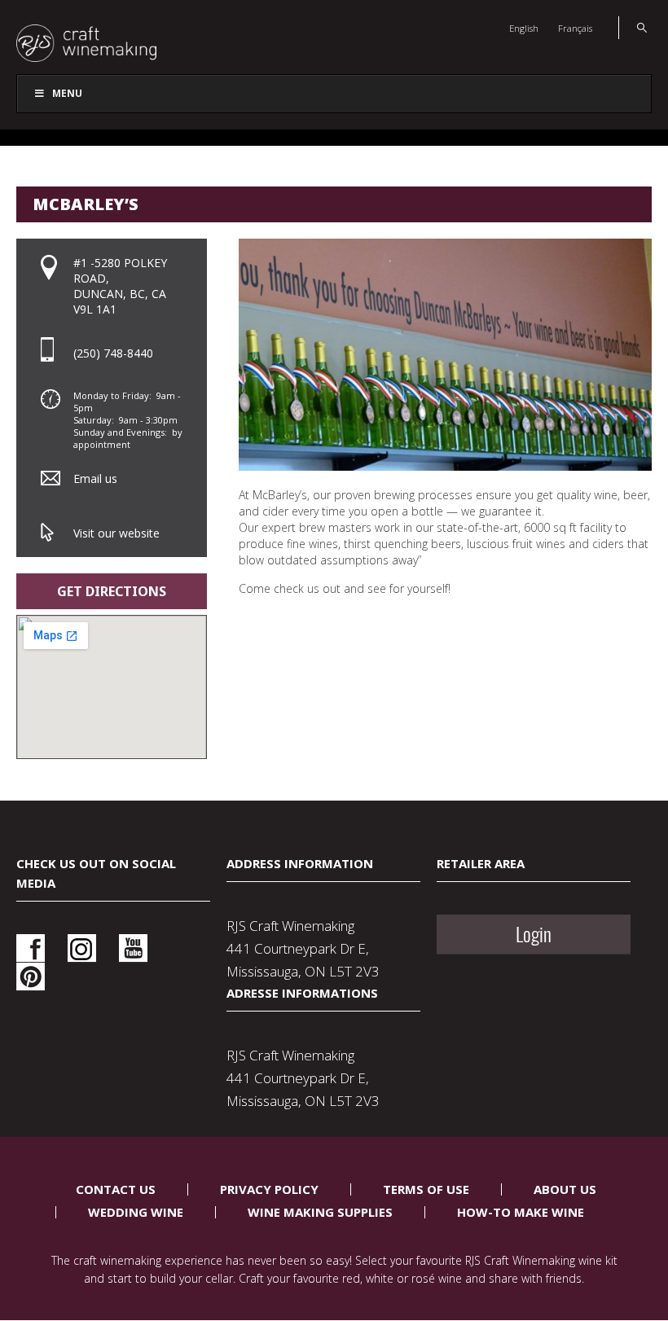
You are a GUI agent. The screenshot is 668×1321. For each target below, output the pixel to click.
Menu (67, 93)
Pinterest (30, 977)
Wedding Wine (135, 1212)
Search (632, 27)
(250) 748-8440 (113, 353)
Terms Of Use (426, 1189)
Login (534, 934)
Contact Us (116, 1189)
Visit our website (116, 533)
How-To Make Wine (520, 1212)
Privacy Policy (269, 1189)
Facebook (30, 948)
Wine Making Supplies (320, 1212)
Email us (95, 478)
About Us (565, 1189)
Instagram (82, 948)
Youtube (133, 948)
